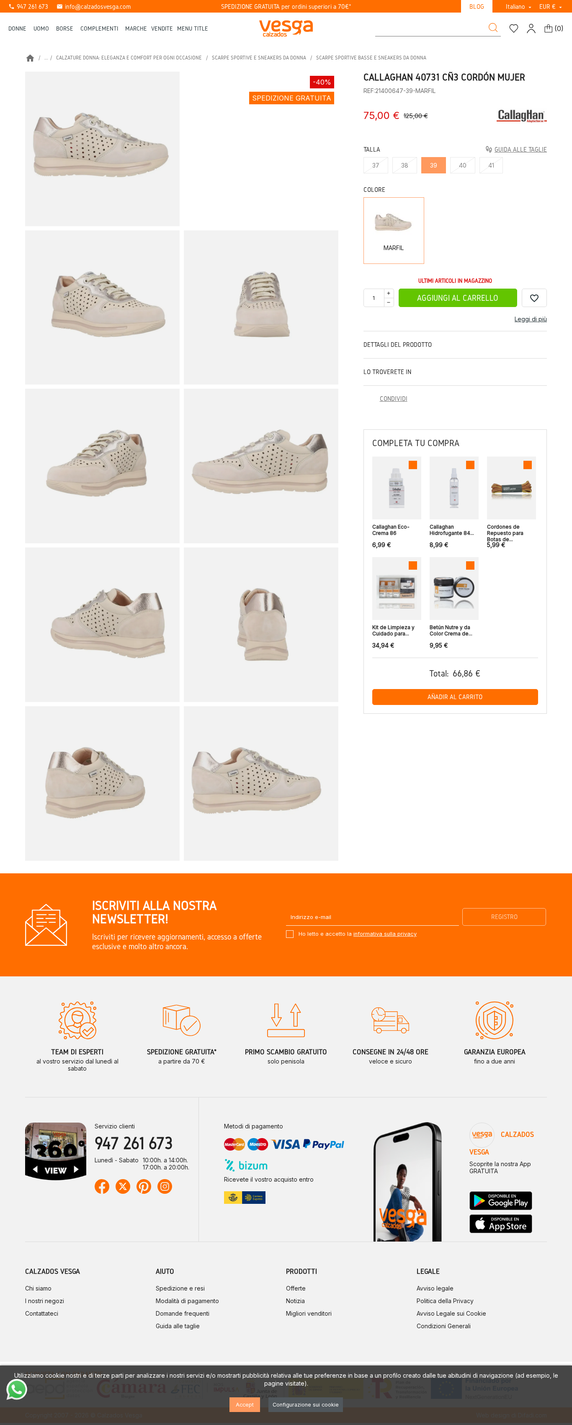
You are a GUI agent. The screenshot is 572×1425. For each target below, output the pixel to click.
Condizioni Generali (444, 1325)
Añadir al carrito (455, 696)
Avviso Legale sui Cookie (451, 1313)
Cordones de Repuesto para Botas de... (505, 531)
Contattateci (41, 1313)
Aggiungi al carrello (457, 298)
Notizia (295, 1300)
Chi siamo (38, 1288)
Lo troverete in (387, 371)
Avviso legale (435, 1288)
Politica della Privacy (445, 1300)
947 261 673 (28, 6)
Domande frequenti (182, 1313)
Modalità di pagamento (187, 1300)
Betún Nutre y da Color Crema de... (451, 630)
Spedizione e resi (180, 1288)
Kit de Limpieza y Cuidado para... (393, 630)
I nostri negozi (44, 1300)
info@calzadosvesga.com (94, 6)
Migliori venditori (309, 1313)
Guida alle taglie (178, 1325)
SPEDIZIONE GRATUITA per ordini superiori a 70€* (286, 6)
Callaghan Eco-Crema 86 (391, 530)
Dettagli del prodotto (397, 344)
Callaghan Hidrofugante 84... (452, 530)
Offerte (296, 1288)
